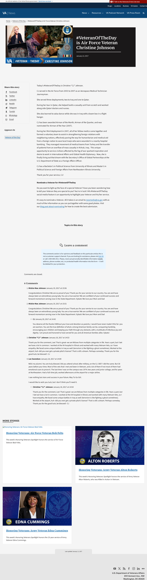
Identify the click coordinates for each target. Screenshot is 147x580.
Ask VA (101, 256)
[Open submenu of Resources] (102, 13)
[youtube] (114, 568)
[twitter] (119, 568)
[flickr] (143, 568)
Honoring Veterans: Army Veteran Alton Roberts (108, 470)
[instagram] (133, 568)
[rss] (124, 568)
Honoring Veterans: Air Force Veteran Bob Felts (34, 433)
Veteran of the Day (12, 137)
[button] (143, 13)
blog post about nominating (52, 206)
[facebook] (129, 568)
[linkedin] (138, 568)
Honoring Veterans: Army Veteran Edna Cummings (37, 530)
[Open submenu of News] (88, 13)
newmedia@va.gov (94, 199)
